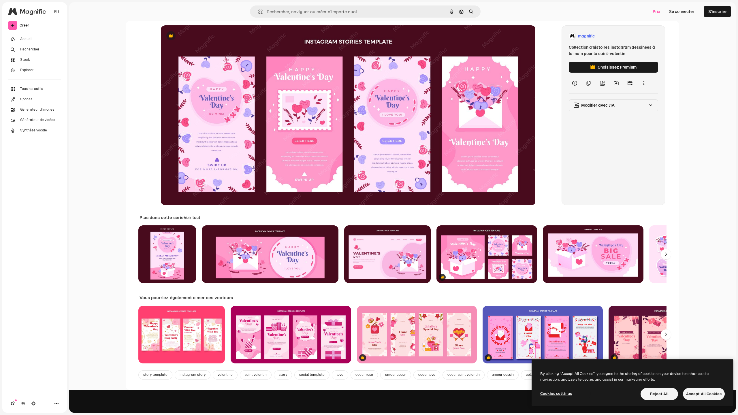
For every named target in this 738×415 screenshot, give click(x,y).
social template (312, 374)
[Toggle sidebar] (56, 11)
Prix (656, 11)
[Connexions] (12, 403)
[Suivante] (666, 254)
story (283, 374)
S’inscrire (717, 11)
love (340, 374)
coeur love (426, 374)
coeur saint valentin (463, 374)
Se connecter (681, 11)
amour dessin (503, 374)
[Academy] (23, 403)
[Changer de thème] (33, 403)
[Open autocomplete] (258, 12)
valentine (225, 374)
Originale (198, 36)
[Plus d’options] (643, 83)
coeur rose (364, 374)
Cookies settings (556, 393)
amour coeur (395, 374)
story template (155, 374)
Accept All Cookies (704, 393)
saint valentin (256, 374)
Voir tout (192, 217)
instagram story (193, 374)
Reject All (659, 393)
